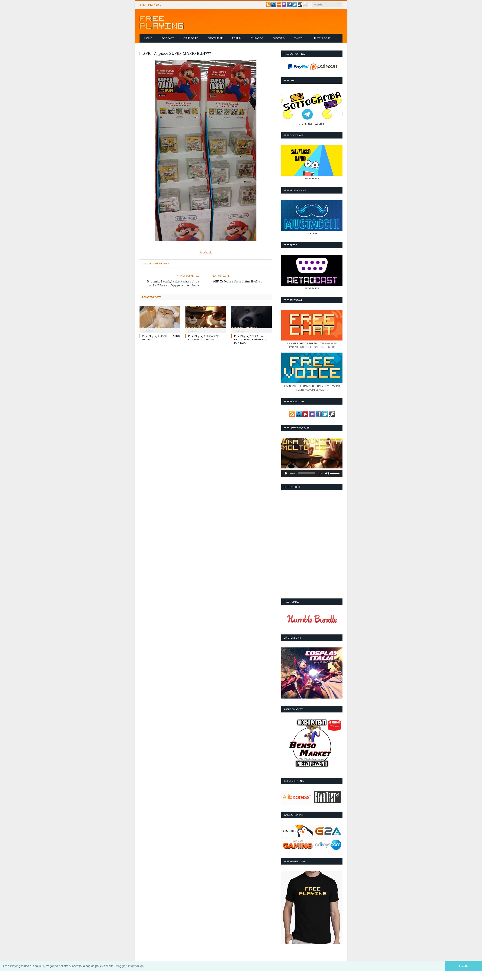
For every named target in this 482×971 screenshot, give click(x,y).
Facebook (205, 252)
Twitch (299, 38)
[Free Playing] (162, 21)
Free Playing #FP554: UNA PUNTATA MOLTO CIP (200, 4)
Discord (279, 38)
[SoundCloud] (279, 6)
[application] (311, 473)
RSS (310, 123)
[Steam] (300, 6)
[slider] (335, 473)
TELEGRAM (319, 123)
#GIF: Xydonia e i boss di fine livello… (237, 281)
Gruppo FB (190, 38)
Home (148, 38)
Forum (237, 38)
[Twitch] (284, 6)
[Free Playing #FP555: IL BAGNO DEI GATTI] (160, 318)
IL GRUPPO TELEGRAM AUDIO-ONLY (303, 386)
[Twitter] (294, 6)
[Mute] (327, 473)
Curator (257, 38)
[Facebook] (289, 6)
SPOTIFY (303, 123)
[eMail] (305, 6)
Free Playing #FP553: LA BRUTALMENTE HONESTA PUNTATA (250, 339)
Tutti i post (322, 38)
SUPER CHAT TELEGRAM (304, 343)
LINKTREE (312, 233)
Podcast (168, 38)
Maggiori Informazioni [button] (130, 966)
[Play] (286, 473)
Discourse (215, 38)
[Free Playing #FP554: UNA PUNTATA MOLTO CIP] (205, 318)
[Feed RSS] (268, 6)
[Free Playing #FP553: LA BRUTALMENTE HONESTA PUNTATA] (251, 318)
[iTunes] (273, 6)
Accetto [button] (464, 966)
